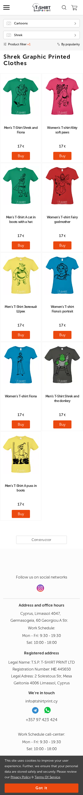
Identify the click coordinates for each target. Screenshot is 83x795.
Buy (21, 156)
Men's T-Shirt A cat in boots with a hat (21, 219)
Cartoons (21, 23)
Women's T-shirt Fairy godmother (62, 219)
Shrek (18, 35)
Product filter (19, 44)
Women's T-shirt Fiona (21, 396)
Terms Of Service (47, 777)
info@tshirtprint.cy (41, 701)
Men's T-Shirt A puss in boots (21, 488)
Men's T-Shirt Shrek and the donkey (62, 398)
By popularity (70, 44)
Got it (41, 788)
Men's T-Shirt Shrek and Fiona (21, 130)
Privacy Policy (21, 777)
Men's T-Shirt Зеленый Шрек (21, 309)
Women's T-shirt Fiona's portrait (62, 309)
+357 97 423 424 (41, 719)
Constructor (41, 540)
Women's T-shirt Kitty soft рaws (62, 130)
